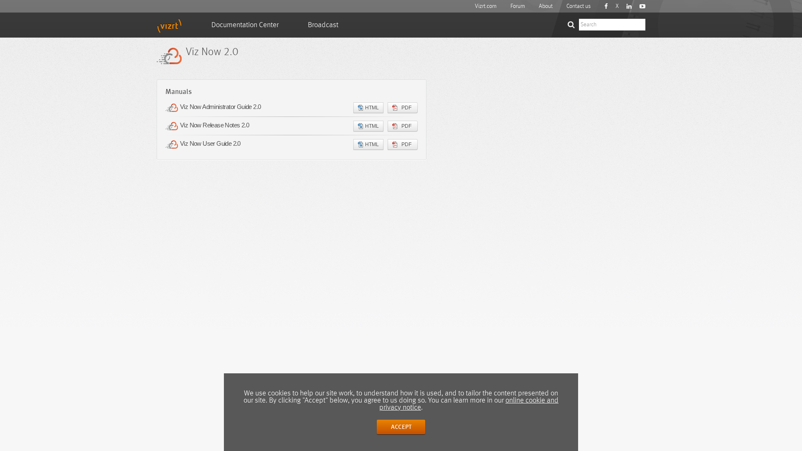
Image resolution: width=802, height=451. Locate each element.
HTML (372, 108)
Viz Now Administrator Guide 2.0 (220, 106)
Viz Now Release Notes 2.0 (214, 125)
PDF (406, 108)
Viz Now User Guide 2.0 (210, 143)
